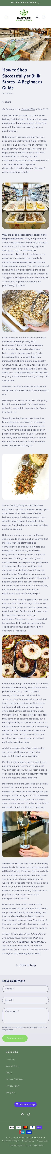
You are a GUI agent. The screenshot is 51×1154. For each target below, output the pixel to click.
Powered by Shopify (10, 1141)
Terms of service (17, 1145)
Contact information (35, 1145)
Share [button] (8, 102)
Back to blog (28, 965)
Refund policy (28, 1141)
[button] (6, 17)
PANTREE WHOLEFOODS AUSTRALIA (29, 1137)
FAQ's (9, 1073)
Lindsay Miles (28, 109)
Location (10, 1060)
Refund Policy (12, 1066)
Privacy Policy (13, 1086)
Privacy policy (43, 1141)
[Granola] (25, 677)
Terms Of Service (14, 1079)
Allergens (10, 1093)
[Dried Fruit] (25, 229)
